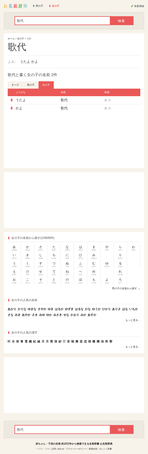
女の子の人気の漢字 (24, 332)
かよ (34, 62)
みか (83, 314)
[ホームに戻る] (15, 6)
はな (125, 309)
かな (88, 309)
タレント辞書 (105, 449)
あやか (26, 314)
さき (35, 314)
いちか (133, 309)
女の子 (20, 38)
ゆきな (32, 309)
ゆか (49, 314)
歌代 (64, 100)
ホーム (11, 38)
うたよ (25, 62)
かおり (75, 314)
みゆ (42, 314)
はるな (79, 309)
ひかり (106, 309)
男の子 (30, 84)
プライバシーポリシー (76, 449)
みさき (57, 314)
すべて (15, 84)
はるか (59, 309)
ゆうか (96, 309)
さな (10, 314)
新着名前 (93, 449)
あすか (92, 314)
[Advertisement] (43, 140)
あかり (12, 309)
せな (66, 314)
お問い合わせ (57, 449)
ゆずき (69, 309)
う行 (29, 38)
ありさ (116, 309)
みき (18, 314)
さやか (42, 309)
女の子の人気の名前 (24, 300)
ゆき (51, 309)
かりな (22, 309)
